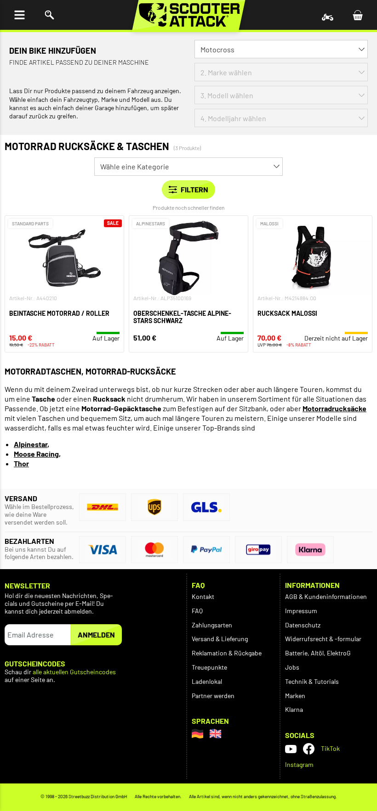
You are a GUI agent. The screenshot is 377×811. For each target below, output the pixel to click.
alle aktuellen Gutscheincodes (74, 672)
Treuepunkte (209, 667)
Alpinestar (30, 444)
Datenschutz (302, 625)
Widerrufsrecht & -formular (323, 639)
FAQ (197, 611)
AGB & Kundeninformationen (326, 596)
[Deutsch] (197, 734)
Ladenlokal (207, 681)
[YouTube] (291, 749)
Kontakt (203, 596)
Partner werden (213, 695)
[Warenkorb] (357, 15)
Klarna (294, 709)
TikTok (330, 748)
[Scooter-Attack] (188, 15)
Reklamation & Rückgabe (227, 653)
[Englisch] (215, 734)
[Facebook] (308, 749)
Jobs (292, 667)
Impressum (301, 611)
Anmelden (96, 634)
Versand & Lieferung (220, 639)
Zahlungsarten (212, 625)
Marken (295, 695)
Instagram (299, 764)
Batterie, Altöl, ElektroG (318, 653)
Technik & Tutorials (312, 681)
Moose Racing (36, 453)
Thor (21, 463)
